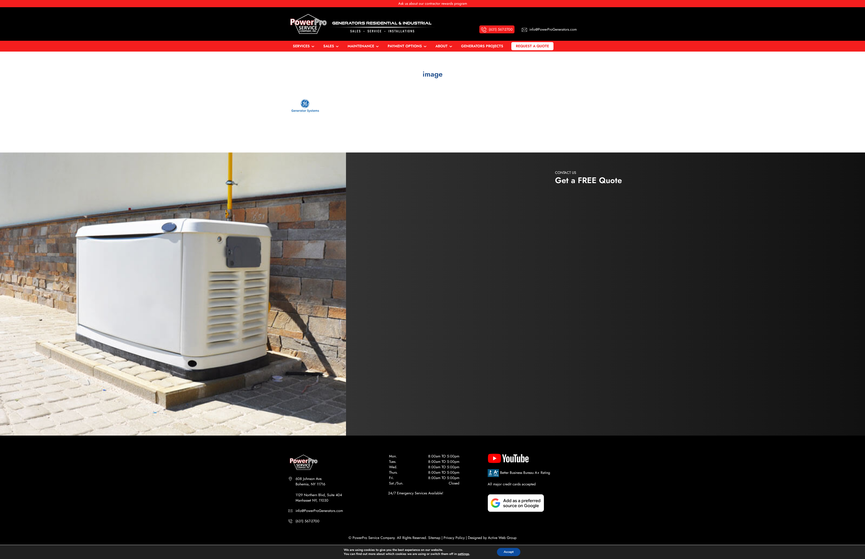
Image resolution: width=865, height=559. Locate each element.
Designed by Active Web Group (492, 537)
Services (301, 46)
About (441, 46)
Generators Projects (482, 46)
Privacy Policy (454, 537)
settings (463, 554)
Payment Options (405, 46)
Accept (509, 552)
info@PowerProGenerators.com (319, 510)
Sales (328, 46)
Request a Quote (532, 46)
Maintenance (361, 46)
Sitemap (434, 537)
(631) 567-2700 (307, 521)
